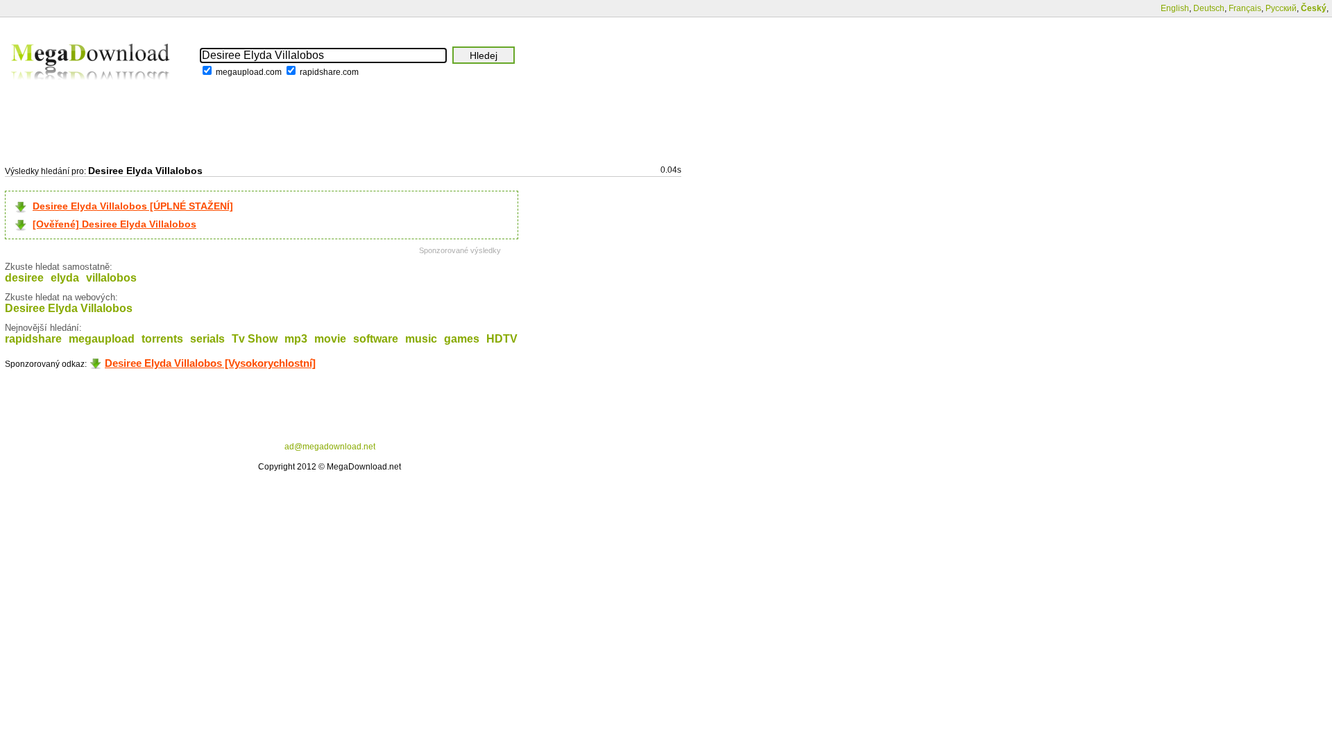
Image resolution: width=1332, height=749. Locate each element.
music (421, 339)
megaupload (102, 339)
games (461, 339)
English (1175, 8)
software (375, 339)
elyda (65, 278)
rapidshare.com (329, 72)
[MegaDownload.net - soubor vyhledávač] (91, 89)
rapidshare (33, 339)
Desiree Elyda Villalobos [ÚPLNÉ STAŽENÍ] (133, 206)
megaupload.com (249, 72)
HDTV (502, 339)
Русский (1281, 8)
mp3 (295, 339)
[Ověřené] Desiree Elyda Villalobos (114, 224)
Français (1245, 8)
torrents (162, 339)
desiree (24, 278)
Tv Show (255, 339)
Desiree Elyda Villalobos (69, 308)
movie (330, 339)
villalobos (111, 278)
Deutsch (1208, 8)
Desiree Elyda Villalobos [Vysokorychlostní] (210, 363)
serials (207, 339)
